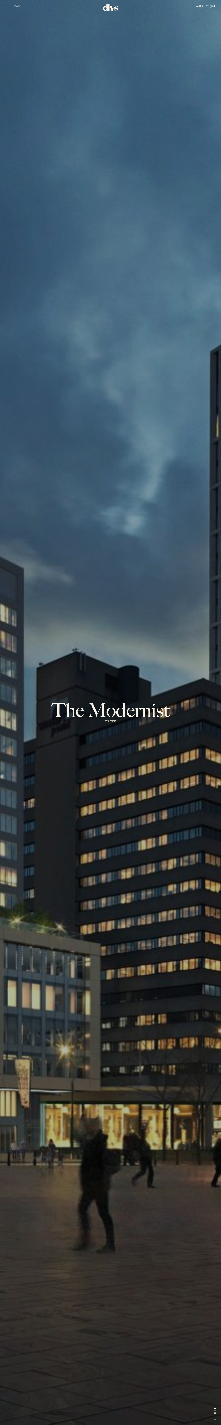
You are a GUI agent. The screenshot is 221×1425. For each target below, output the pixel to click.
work (199, 6)
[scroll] (215, 1417)
